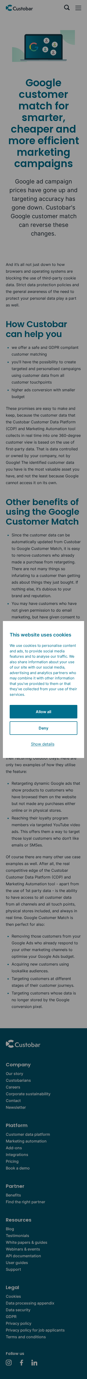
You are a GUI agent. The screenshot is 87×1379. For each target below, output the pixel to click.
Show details (42, 744)
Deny (43, 728)
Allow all (43, 711)
